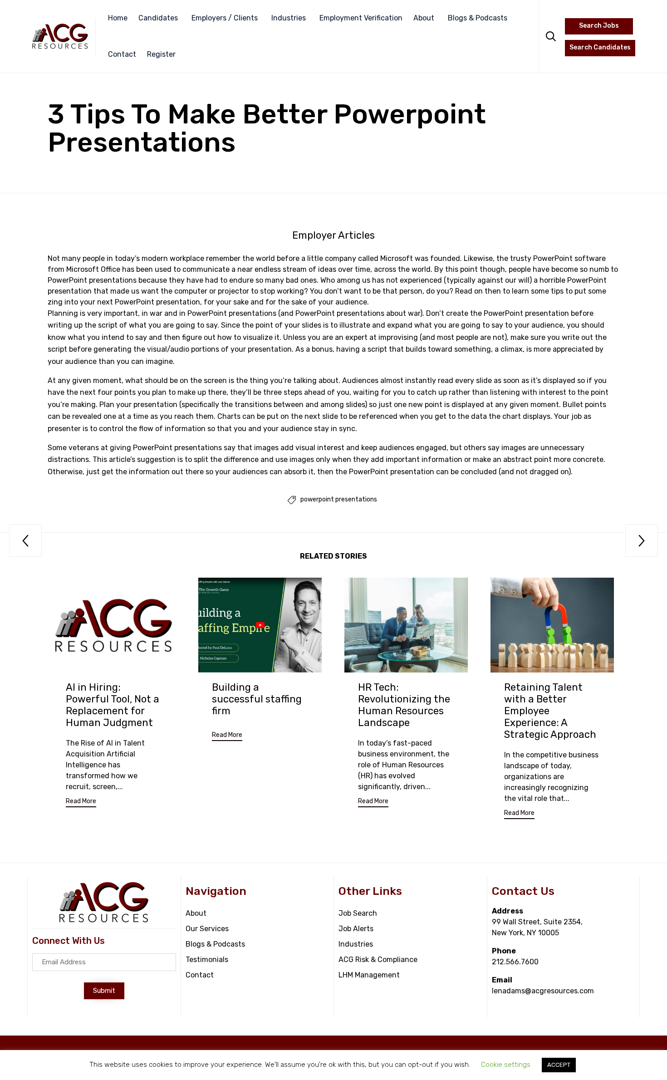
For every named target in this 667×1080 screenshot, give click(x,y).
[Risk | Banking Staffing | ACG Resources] (60, 36)
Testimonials (207, 959)
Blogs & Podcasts (477, 18)
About (423, 18)
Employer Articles (333, 235)
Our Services (207, 928)
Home (118, 18)
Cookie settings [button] (505, 1064)
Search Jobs (599, 25)
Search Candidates (600, 47)
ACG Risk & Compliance (377, 959)
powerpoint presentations (338, 499)
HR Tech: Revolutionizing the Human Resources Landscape (404, 705)
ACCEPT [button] (558, 1064)
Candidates (158, 18)
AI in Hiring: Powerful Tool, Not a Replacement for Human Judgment (112, 705)
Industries (288, 18)
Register (161, 54)
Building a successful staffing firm (257, 699)
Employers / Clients (224, 18)
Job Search (357, 913)
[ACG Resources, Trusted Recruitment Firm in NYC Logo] (104, 921)
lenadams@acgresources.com (543, 991)
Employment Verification (360, 18)
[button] (81, 802)
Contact (122, 54)
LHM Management (369, 975)
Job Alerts (355, 928)
